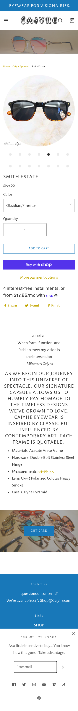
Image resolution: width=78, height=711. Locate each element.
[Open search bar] (60, 20)
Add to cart (39, 248)
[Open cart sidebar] (72, 20)
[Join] (63, 667)
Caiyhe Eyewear (21, 66)
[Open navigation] (6, 20)
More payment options (39, 277)
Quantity (10, 219)
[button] (39, 110)
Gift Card (39, 530)
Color (7, 194)
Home (6, 66)
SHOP (39, 625)
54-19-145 (46, 471)
